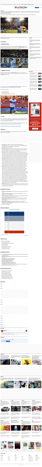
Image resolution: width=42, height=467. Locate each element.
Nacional (6, 4)
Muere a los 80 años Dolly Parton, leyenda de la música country (15, 436)
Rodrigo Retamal (5, 16)
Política (3, 4)
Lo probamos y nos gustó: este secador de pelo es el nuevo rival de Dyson (36, 436)
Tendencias (22, 400)
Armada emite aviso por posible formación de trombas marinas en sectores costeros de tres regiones (34, 48)
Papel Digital (29, 4)
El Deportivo (14, 4)
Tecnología (11, 4)
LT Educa (33, 4)
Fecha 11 (2, 324)
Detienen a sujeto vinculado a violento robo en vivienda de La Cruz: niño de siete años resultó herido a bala (35, 51)
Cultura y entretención (14, 420)
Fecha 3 (1, 288)
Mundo (17, 4)
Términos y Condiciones (8, 334)
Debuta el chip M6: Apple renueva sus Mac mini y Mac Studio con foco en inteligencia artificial (5, 433)
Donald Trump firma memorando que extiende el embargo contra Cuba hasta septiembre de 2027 (26, 433)
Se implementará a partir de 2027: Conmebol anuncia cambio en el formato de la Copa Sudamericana (33, 76)
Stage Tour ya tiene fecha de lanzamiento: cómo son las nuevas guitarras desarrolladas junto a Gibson (5, 423)
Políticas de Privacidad (13, 334)
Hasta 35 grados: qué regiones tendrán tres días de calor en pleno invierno (26, 413)
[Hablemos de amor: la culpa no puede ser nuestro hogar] (36, 428)
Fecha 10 (2, 322)
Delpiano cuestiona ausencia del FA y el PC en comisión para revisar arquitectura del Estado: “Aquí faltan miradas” (34, 55)
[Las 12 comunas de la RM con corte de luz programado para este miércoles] (21, 384)
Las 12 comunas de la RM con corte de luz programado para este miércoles (20, 378)
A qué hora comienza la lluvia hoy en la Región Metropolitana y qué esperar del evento (25, 403)
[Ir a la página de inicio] (21, 8)
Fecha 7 (1, 315)
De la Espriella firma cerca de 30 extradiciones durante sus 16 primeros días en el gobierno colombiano (34, 41)
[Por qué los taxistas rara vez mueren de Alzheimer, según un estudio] (16, 362)
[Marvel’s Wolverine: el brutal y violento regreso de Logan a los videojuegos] (26, 362)
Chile (1, 400)
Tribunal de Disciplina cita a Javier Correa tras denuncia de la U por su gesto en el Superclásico (33, 73)
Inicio (1, 4)
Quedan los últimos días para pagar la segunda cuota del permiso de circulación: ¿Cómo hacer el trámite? (34, 379)
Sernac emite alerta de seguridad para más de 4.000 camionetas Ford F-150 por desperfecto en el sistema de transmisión (35, 44)
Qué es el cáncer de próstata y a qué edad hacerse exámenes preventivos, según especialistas (36, 357)
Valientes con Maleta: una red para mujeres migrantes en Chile (36, 432)
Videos (19, 4)
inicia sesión (3, 341)
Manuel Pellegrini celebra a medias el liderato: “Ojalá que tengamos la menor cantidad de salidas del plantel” (34, 89)
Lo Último (22, 4)
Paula (32, 420)
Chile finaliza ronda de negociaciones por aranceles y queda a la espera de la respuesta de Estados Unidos (16, 418)
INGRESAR (40, 7)
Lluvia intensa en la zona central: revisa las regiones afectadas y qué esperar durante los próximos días (5, 357)
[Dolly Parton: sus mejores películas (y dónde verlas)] (16, 428)
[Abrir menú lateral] (1, 7)
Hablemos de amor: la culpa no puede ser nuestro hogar (36, 422)
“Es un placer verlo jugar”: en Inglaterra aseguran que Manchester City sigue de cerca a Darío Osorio (34, 79)
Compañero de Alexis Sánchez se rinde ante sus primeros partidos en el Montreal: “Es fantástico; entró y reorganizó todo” (34, 82)
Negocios (8, 4)
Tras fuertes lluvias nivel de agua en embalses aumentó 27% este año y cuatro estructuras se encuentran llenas (15, 414)
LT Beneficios (25, 4)
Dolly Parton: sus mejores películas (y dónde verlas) (15, 422)
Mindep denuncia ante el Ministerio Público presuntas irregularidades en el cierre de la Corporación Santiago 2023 (34, 85)
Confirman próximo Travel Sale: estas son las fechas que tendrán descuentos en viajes (7, 379)
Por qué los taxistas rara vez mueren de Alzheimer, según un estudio (16, 356)
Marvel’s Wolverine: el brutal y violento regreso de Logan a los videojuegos (26, 356)
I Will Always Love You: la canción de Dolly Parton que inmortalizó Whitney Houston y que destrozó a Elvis (15, 433)
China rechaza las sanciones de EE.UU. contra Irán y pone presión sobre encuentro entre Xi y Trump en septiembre (26, 436)
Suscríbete (8, 341)
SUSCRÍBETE (35, 128)
